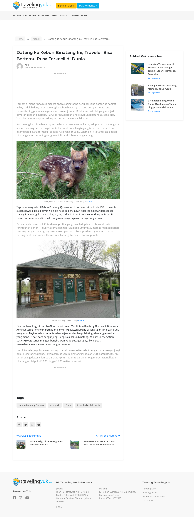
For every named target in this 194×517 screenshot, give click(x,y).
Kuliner (17, 15)
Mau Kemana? (87, 5)
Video (84, 15)
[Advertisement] (72, 88)
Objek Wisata (29, 15)
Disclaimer (147, 500)
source (89, 201)
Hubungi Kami (149, 492)
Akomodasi (44, 15)
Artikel (64, 15)
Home (20, 39)
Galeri (55, 15)
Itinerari (74, 15)
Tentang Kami (149, 488)
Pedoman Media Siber (153, 496)
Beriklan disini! (66, 5)
